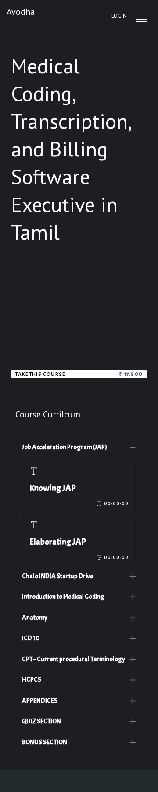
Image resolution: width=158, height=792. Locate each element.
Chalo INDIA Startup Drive (57, 576)
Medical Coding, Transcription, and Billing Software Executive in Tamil (70, 149)
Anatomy (34, 618)
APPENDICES (39, 701)
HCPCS (31, 680)
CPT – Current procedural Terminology (73, 659)
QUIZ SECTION (41, 721)
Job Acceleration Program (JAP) (64, 447)
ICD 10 (31, 638)
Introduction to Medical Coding (63, 597)
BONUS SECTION (44, 742)
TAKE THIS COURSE (40, 374)
